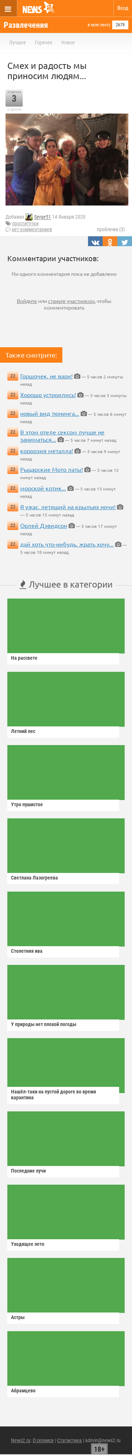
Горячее (43, 42)
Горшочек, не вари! (46, 376)
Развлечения (26, 25)
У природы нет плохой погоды (43, 1024)
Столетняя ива (27, 951)
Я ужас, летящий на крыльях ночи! (67, 506)
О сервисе (43, 1440)
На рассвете (24, 658)
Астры (18, 1317)
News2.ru (20, 1440)
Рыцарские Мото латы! (51, 469)
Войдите (27, 300)
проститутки (25, 223)
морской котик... (43, 488)
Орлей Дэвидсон (43, 525)
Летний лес (23, 731)
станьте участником (71, 300)
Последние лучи (28, 1171)
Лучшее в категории (69, 584)
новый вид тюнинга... (49, 413)
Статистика (69, 1440)
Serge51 (42, 217)
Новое (68, 42)
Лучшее (17, 42)
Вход (122, 8)
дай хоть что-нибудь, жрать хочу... (67, 544)
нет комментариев (32, 229)
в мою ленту (99, 24)
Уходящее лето (27, 1244)
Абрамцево (23, 1390)
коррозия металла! (46, 450)
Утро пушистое (27, 804)
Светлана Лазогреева (34, 878)
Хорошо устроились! (48, 394)
